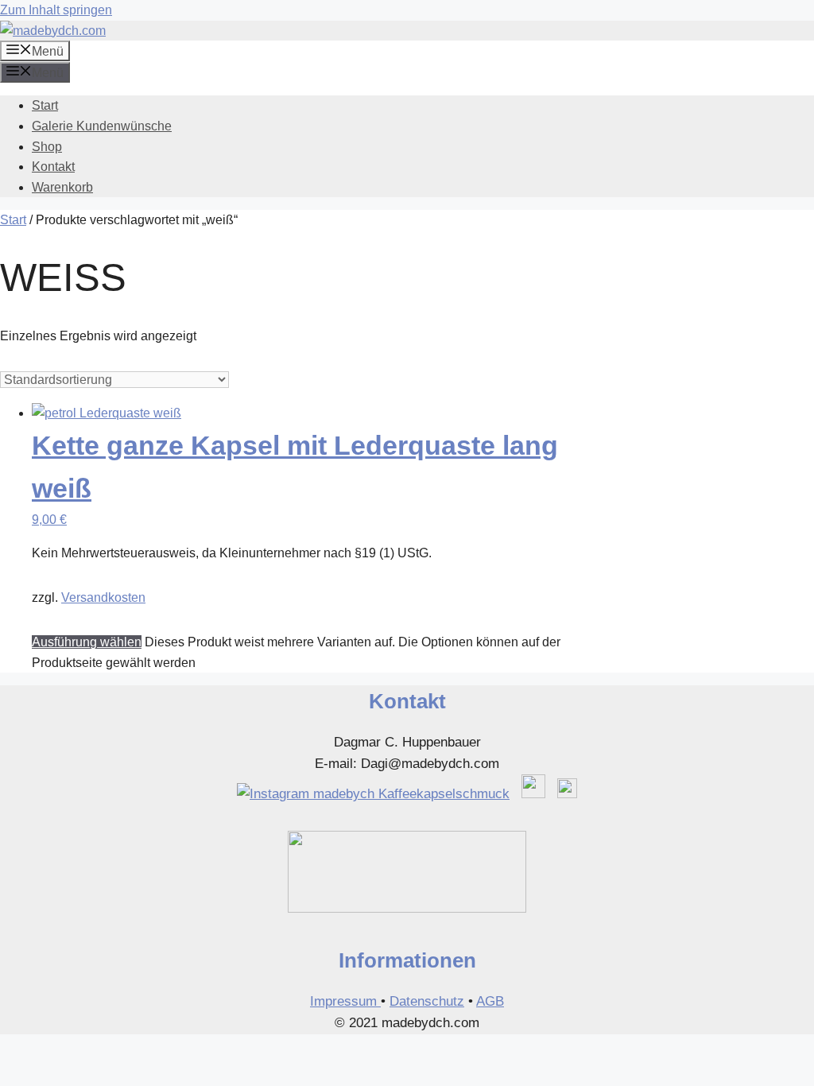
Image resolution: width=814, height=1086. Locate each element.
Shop (47, 146)
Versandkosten (103, 597)
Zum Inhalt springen (56, 10)
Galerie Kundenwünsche (102, 126)
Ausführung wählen (86, 642)
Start (45, 105)
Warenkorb (62, 187)
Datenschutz (427, 1001)
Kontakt (53, 166)
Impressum (345, 1001)
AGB (490, 1001)
